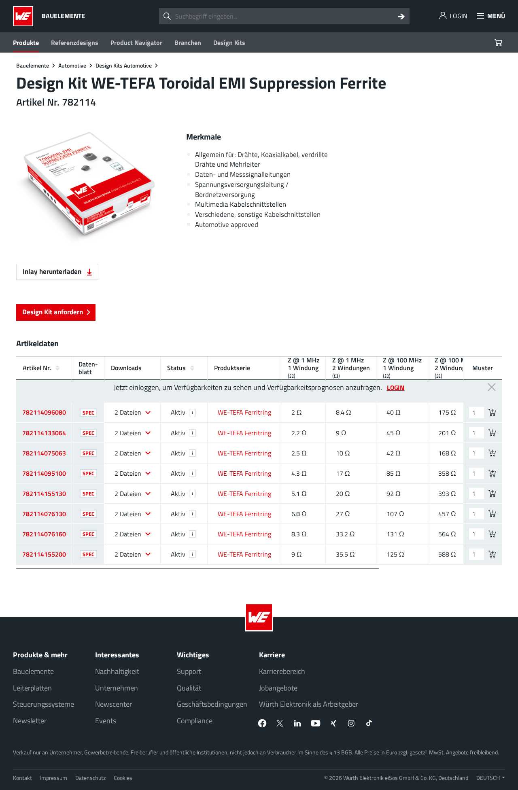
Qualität (189, 687)
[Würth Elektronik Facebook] (262, 723)
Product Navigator (136, 42)
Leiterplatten (32, 687)
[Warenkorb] (499, 42)
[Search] (401, 16)
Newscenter (113, 704)
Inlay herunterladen (53, 271)
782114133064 (44, 433)
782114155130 (44, 493)
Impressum (53, 777)
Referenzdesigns (74, 42)
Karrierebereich (282, 671)
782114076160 (44, 534)
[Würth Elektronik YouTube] (316, 723)
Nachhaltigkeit (117, 671)
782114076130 (44, 514)
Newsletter (30, 720)
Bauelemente (33, 671)
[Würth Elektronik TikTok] (369, 723)
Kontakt (22, 777)
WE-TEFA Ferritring (244, 412)
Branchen (187, 42)
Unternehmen (116, 687)
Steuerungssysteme (43, 704)
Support (189, 671)
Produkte (26, 42)
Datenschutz (90, 777)
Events (105, 720)
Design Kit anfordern (52, 312)
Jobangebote (278, 687)
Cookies (123, 777)
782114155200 (44, 554)
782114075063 (44, 453)
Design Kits (229, 42)
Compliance (194, 720)
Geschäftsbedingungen (212, 704)
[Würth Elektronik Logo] (25, 16)
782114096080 (44, 412)
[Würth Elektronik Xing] (333, 723)
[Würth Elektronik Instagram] (351, 723)
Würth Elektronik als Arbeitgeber (308, 704)
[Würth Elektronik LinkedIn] (298, 723)
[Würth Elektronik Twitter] (280, 723)
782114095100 (44, 473)
